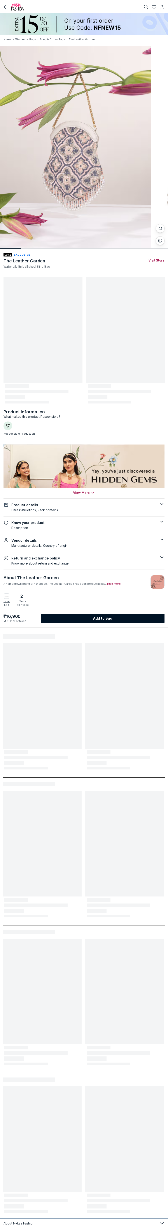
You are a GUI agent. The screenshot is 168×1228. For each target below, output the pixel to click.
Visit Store (156, 260)
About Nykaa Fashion (19, 1223)
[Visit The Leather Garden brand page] (157, 582)
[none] (84, 24)
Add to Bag (102, 618)
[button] (6, 7)
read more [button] (114, 583)
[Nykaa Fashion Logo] (75, 7)
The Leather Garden (24, 261)
